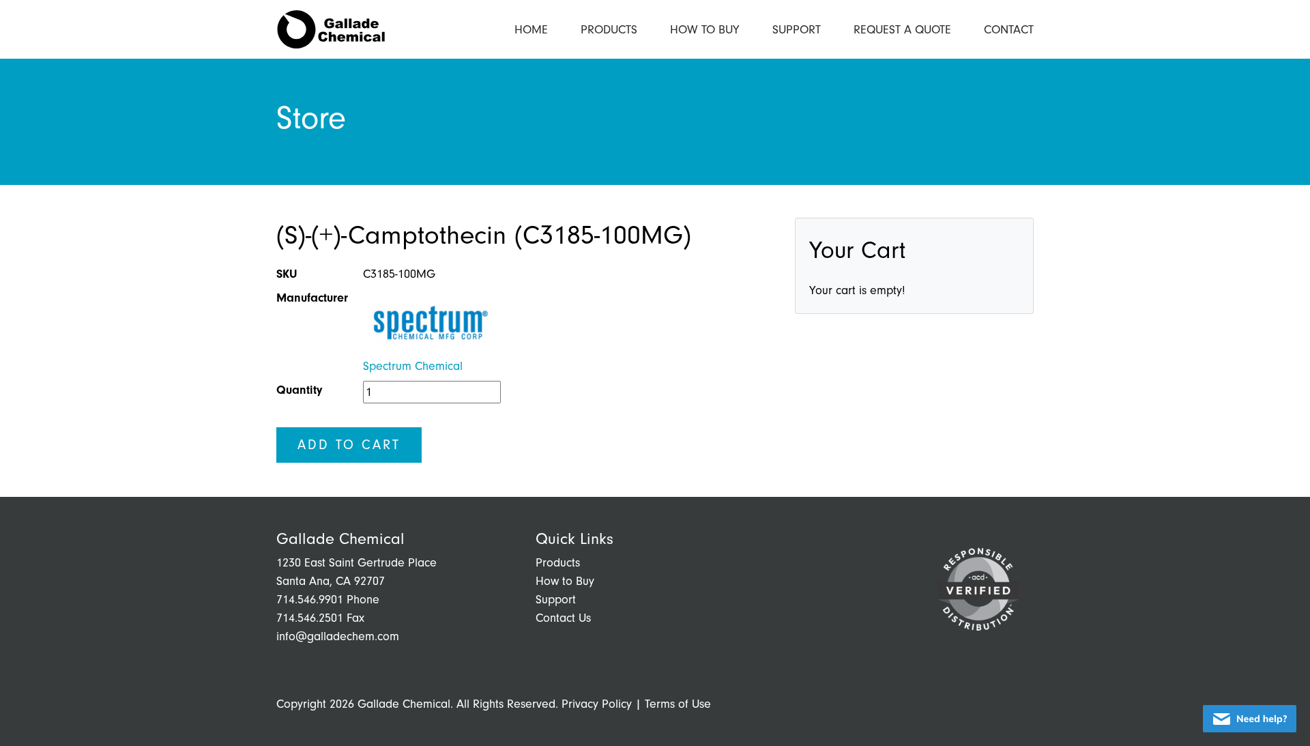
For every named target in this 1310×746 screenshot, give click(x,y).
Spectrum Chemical (413, 366)
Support (796, 30)
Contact (1009, 30)
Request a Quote (902, 30)
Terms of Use (678, 704)
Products (609, 30)
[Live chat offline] (1249, 718)
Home (531, 30)
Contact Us (563, 618)
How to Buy (705, 30)
